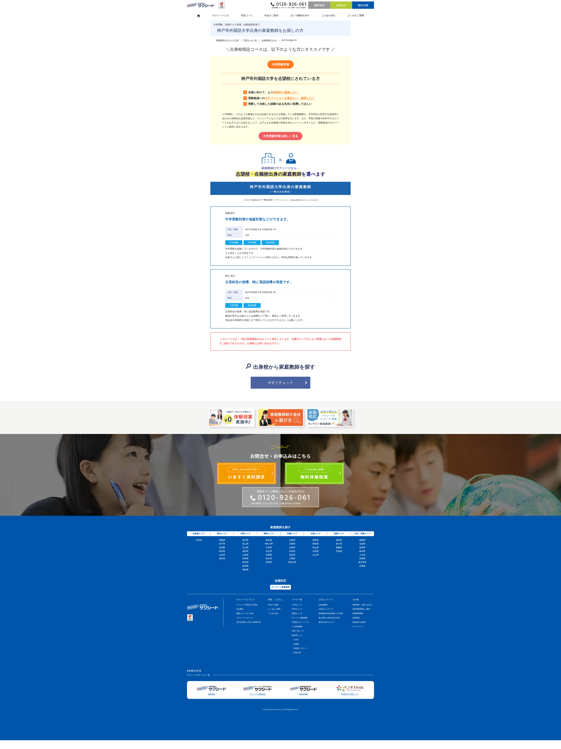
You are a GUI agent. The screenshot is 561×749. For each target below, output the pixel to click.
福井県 (245, 551)
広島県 (315, 551)
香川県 (339, 544)
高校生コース (297, 613)
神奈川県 (269, 544)
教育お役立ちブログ (326, 622)
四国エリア (339, 533)
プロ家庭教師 (297, 627)
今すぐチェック (280, 383)
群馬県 (269, 562)
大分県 (362, 555)
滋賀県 (292, 555)
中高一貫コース (298, 631)
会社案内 (239, 609)
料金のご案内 (271, 15)
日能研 (296, 644)
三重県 (292, 558)
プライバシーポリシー (245, 618)
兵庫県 (292, 544)
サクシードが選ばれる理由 (246, 605)
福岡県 (362, 540)
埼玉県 (269, 551)
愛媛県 (339, 547)
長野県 (245, 558)
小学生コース (297, 605)
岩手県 (222, 544)
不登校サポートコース (300, 622)
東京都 (269, 540)
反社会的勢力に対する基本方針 (248, 622)
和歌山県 (292, 562)
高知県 (339, 551)
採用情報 (356, 618)
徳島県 (339, 540)
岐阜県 (245, 562)
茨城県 (269, 555)
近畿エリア (292, 533)
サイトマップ (358, 627)
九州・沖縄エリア (362, 533)
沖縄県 (362, 566)
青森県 (222, 540)
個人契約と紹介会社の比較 (329, 618)
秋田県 (222, 551)
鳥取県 (315, 540)
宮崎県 (362, 558)
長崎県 (362, 547)
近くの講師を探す (300, 15)
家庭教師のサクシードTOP (227, 40)
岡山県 (315, 547)
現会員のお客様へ (360, 622)
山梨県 (245, 555)
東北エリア (222, 533)
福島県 (222, 558)
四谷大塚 (297, 653)
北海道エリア (199, 533)
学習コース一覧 (250, 40)
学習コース (246, 15)
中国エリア (315, 533)
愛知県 (245, 570)
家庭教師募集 (358, 613)
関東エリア (269, 533)
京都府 (292, 547)
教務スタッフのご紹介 (245, 613)
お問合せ (341, 5)
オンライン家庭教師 (300, 618)
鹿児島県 (362, 562)
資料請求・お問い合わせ (362, 605)
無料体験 (363, 5)
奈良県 (292, 551)
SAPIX (296, 640)
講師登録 (319, 5)
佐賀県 (362, 544)
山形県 (222, 555)
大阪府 (292, 540)
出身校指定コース (269, 40)
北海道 (199, 540)
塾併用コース (297, 635)
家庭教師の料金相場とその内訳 (331, 613)
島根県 (315, 544)
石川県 (245, 547)
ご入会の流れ (328, 15)
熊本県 (362, 551)
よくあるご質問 (356, 15)
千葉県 (269, 547)
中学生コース (297, 609)
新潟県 (245, 540)
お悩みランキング (326, 609)
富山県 (245, 544)
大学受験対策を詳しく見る (280, 136)
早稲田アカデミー (301, 648)
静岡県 (245, 566)
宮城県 (222, 547)
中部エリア (245, 533)
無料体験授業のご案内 (361, 609)
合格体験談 (323, 605)
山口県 (315, 555)
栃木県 (269, 558)
